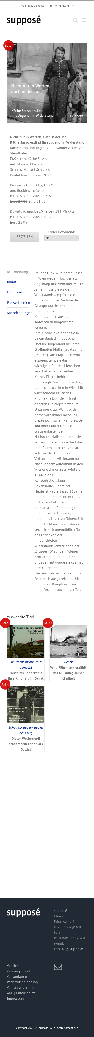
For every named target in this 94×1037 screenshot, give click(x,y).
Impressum (15, 998)
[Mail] (58, 967)
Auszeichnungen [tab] (17, 312)
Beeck (68, 662)
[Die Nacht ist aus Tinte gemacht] (25, 627)
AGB (10, 993)
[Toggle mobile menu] (84, 20)
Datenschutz (25, 993)
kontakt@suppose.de (70, 948)
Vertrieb (13, 965)
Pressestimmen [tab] (17, 302)
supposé (60, 910)
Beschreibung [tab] (17, 271)
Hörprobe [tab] (14, 292)
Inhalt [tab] (11, 282)
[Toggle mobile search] (75, 20)
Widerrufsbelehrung (22, 982)
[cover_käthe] (47, 83)
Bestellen (25, 237)
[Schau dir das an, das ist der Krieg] (25, 689)
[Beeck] (68, 627)
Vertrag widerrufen (21, 987)
